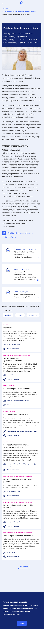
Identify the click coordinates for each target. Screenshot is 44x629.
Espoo (20, 315)
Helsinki (8, 315)
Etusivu (5, 9)
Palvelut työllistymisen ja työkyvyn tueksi (19, 12)
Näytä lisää (24, 566)
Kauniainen (33, 315)
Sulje (22, 623)
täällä (17, 614)
